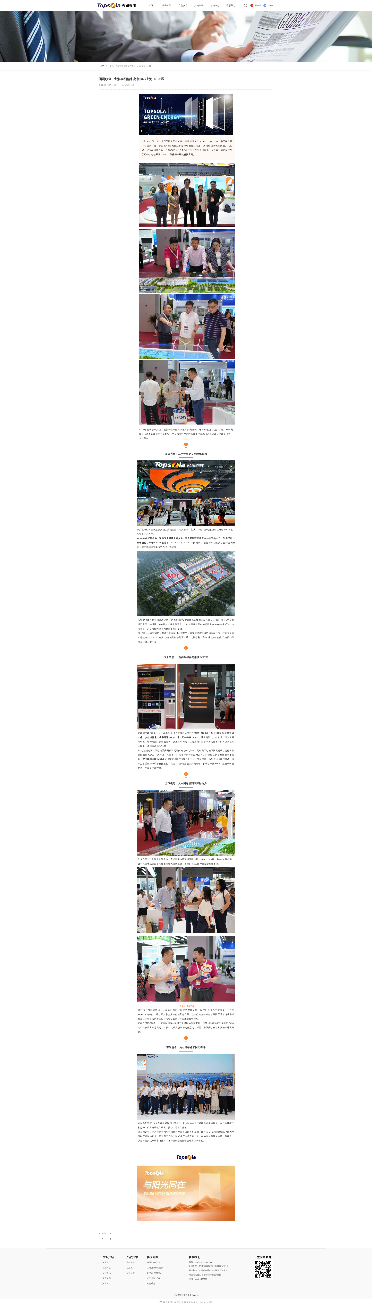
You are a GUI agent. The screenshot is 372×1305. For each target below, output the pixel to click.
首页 (102, 66)
